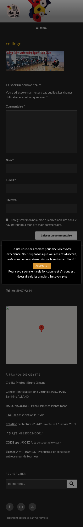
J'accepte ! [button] (42, 265)
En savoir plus (58, 276)
